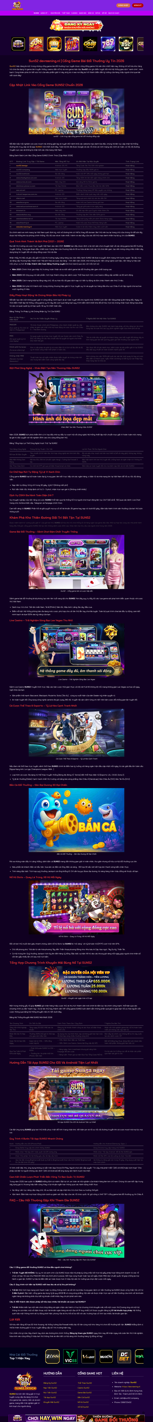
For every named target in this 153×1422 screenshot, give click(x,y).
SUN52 (12, 1394)
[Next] (139, 44)
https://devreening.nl (131, 1386)
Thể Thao (66, 13)
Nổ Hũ (97, 13)
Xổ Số (104, 13)
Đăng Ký (44, 13)
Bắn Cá (91, 13)
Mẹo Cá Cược (113, 13)
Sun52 (36, 13)
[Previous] (14, 44)
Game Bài (82, 13)
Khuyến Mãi (55, 13)
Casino (74, 13)
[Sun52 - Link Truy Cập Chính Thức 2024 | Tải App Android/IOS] (18, 5)
